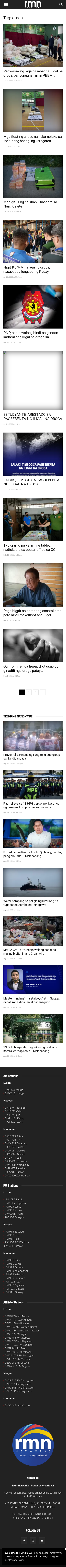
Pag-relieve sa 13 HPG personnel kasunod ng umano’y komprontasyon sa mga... (31, 805)
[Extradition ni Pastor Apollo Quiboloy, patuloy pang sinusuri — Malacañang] (33, 833)
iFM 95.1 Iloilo (12, 1238)
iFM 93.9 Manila (13, 1210)
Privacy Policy (16, 1560)
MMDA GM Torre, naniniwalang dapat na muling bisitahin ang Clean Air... (29, 951)
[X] (33, 1540)
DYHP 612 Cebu (13, 1111)
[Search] (61, 4)
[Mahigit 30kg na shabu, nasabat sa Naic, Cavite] (33, 176)
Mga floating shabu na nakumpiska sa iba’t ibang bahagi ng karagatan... (32, 139)
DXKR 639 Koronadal (16, 1161)
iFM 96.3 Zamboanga (16, 1270)
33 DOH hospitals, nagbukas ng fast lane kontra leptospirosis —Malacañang (30, 1049)
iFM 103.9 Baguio (14, 1199)
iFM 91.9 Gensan (14, 1267)
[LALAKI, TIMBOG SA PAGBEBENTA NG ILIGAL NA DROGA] (33, 454)
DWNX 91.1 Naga (14, 1213)
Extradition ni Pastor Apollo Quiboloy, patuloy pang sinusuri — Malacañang (32, 854)
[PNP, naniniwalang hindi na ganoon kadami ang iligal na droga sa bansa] (33, 307)
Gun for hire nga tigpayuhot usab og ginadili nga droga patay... (30, 668)
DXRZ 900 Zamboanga (17, 1175)
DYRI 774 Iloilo (12, 1114)
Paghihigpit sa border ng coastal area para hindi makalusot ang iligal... (32, 613)
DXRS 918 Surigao (14, 1172)
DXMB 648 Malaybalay (17, 1164)
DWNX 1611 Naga (14, 1093)
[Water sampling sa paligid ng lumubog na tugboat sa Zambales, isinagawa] (33, 882)
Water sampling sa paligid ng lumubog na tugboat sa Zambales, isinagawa (30, 903)
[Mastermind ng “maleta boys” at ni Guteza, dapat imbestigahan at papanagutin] (33, 980)
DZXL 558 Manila (14, 1089)
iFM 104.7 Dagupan (15, 1203)
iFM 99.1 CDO (12, 1260)
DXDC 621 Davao (14, 1147)
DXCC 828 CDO (13, 1139)
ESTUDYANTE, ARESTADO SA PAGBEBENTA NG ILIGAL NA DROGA (32, 416)
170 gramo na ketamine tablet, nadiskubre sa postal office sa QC (29, 547)
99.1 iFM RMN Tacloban (17, 1242)
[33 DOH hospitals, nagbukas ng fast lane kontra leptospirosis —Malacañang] (33, 1028)
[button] (5, 4)
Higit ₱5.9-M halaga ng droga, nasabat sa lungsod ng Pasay (26, 269)
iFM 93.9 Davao (13, 1263)
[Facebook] (24, 1540)
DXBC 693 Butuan (14, 1136)
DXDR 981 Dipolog (15, 1150)
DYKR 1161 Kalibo (14, 1118)
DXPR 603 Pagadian (15, 1168)
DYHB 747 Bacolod (15, 1107)
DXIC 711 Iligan (13, 1157)
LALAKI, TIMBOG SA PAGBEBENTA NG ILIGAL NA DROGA (31, 482)
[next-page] (43, 692)
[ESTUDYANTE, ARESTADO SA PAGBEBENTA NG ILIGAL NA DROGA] (33, 380)
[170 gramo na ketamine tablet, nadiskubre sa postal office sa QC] (33, 519)
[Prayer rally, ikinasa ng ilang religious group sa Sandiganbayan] (33, 736)
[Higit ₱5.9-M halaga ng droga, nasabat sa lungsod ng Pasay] (33, 241)
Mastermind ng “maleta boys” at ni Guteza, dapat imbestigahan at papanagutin (31, 1000)
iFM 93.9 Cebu (12, 1235)
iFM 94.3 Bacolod (14, 1231)
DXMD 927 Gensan (15, 1154)
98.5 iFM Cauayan (14, 1217)
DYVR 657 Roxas (14, 1122)
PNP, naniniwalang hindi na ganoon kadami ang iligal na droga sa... (30, 335)
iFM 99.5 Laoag (13, 1206)
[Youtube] (42, 1540)
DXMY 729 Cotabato (16, 1143)
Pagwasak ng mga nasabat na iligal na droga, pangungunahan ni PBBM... (33, 73)
